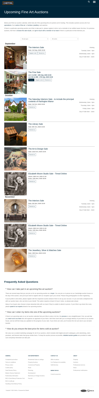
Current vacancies (56, 374)
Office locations (55, 359)
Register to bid (32, 53)
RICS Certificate (9, 381)
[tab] (49, 289)
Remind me (41, 53)
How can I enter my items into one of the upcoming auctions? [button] (33, 312)
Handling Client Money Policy (13, 383)
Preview (31, 80)
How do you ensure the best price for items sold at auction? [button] (33, 329)
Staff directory (54, 365)
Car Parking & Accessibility (58, 362)
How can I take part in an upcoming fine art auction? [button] (30, 289)
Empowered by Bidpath (23, 390)
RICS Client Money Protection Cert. (15, 378)
